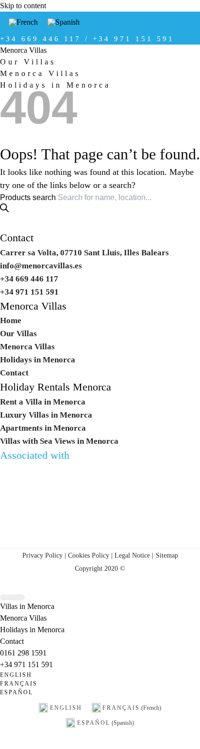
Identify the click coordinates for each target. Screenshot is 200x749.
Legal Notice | (133, 555)
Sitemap (167, 555)
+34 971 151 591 (26, 664)
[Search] (4, 207)
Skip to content (23, 5)
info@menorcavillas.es (41, 265)
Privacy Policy (42, 555)
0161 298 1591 (23, 653)
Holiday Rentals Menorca (55, 387)
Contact (16, 238)
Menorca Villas (23, 50)
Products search (29, 197)
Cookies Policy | (90, 555)
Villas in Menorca (27, 606)
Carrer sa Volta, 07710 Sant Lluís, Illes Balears (84, 252)
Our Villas (28, 62)
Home (10, 320)
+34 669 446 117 (29, 278)
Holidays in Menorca (55, 85)
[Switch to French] (23, 22)
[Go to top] (12, 597)
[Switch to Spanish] (63, 22)
